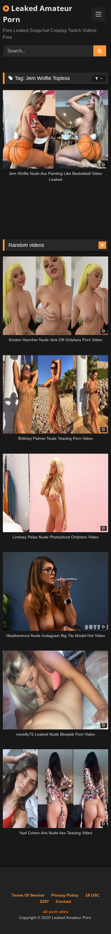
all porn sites (55, 911)
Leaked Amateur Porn (37, 13)
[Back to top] (93, 917)
